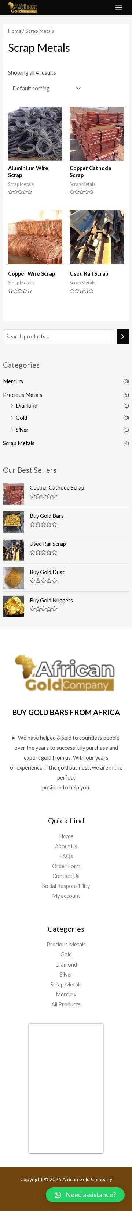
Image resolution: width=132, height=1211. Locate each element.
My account (66, 896)
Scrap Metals (18, 443)
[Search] (123, 336)
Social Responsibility (66, 886)
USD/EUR (45, 1148)
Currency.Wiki (82, 1148)
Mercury (13, 381)
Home (14, 31)
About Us (66, 846)
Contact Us (66, 876)
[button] (85, 1194)
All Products (66, 1004)
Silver (22, 430)
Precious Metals (22, 395)
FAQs (66, 856)
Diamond (26, 405)
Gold (21, 418)
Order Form (66, 866)
